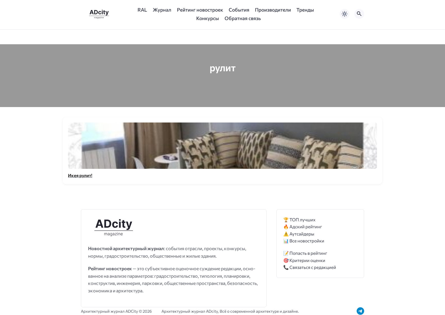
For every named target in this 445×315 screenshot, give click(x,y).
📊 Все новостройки (303, 240)
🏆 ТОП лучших (299, 219)
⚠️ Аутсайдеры (298, 234)
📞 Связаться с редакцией (309, 267)
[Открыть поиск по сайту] (359, 14)
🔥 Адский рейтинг (302, 226)
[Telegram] (360, 311)
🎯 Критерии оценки (304, 260)
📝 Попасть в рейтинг (305, 253)
